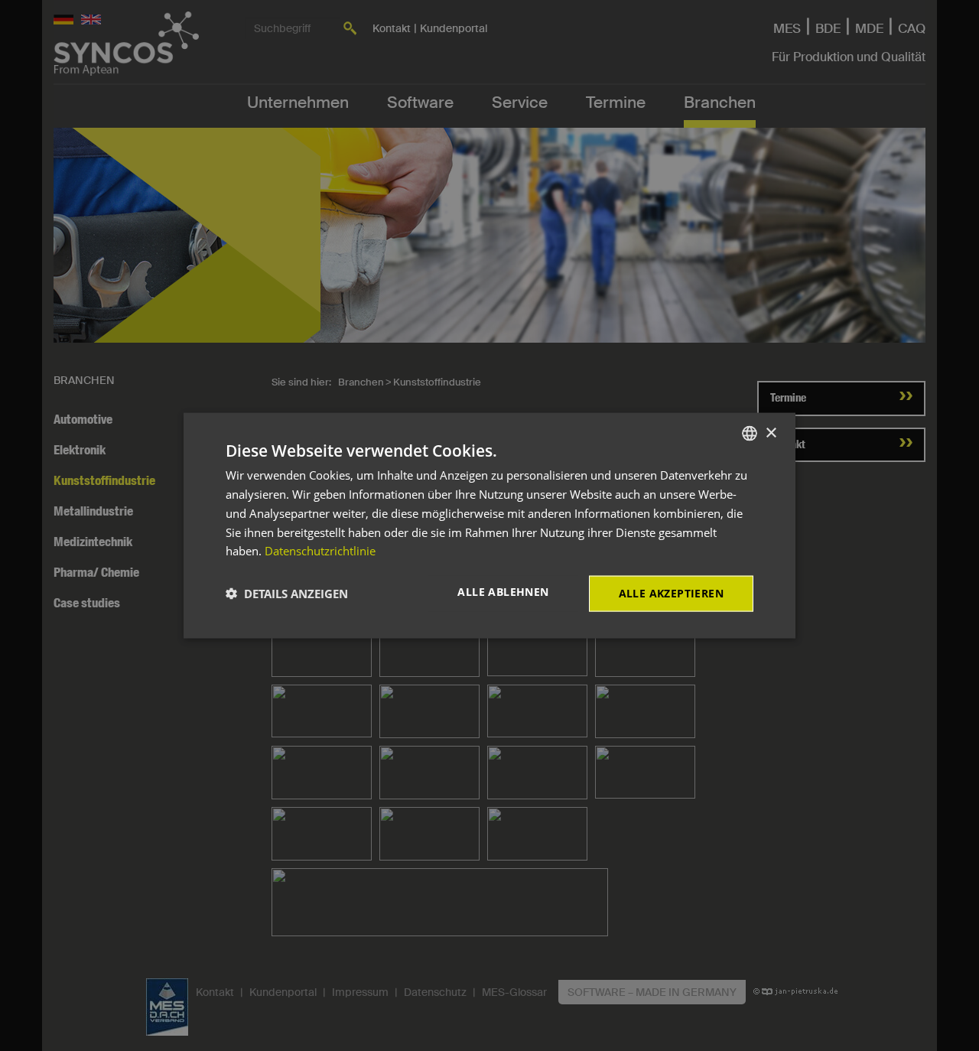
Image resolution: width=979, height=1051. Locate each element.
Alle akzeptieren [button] (671, 593)
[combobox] (749, 433)
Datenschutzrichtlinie (320, 550)
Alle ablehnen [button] (502, 591)
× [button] (770, 432)
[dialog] (489, 526)
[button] (287, 593)
